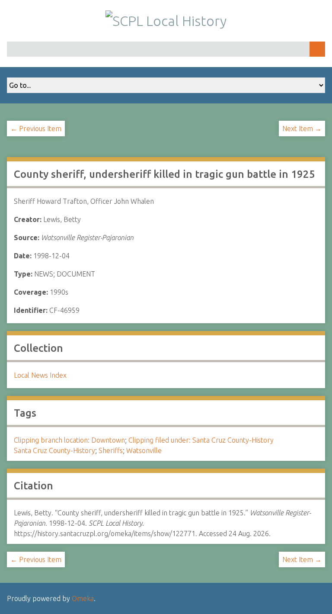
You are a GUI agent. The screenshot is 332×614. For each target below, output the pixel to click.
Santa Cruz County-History (54, 450)
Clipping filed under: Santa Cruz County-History (201, 440)
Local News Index (40, 375)
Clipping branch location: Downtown (69, 440)
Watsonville (144, 450)
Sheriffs (111, 450)
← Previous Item (35, 128)
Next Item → (302, 128)
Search (317, 49)
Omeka (83, 598)
